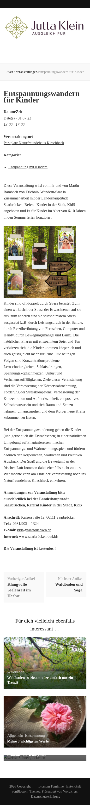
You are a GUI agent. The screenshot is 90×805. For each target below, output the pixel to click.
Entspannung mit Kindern (28, 167)
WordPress (70, 791)
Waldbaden (15, 672)
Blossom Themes (28, 791)
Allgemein (15, 735)
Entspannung (35, 735)
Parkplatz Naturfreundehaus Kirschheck (34, 143)
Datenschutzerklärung (45, 796)
